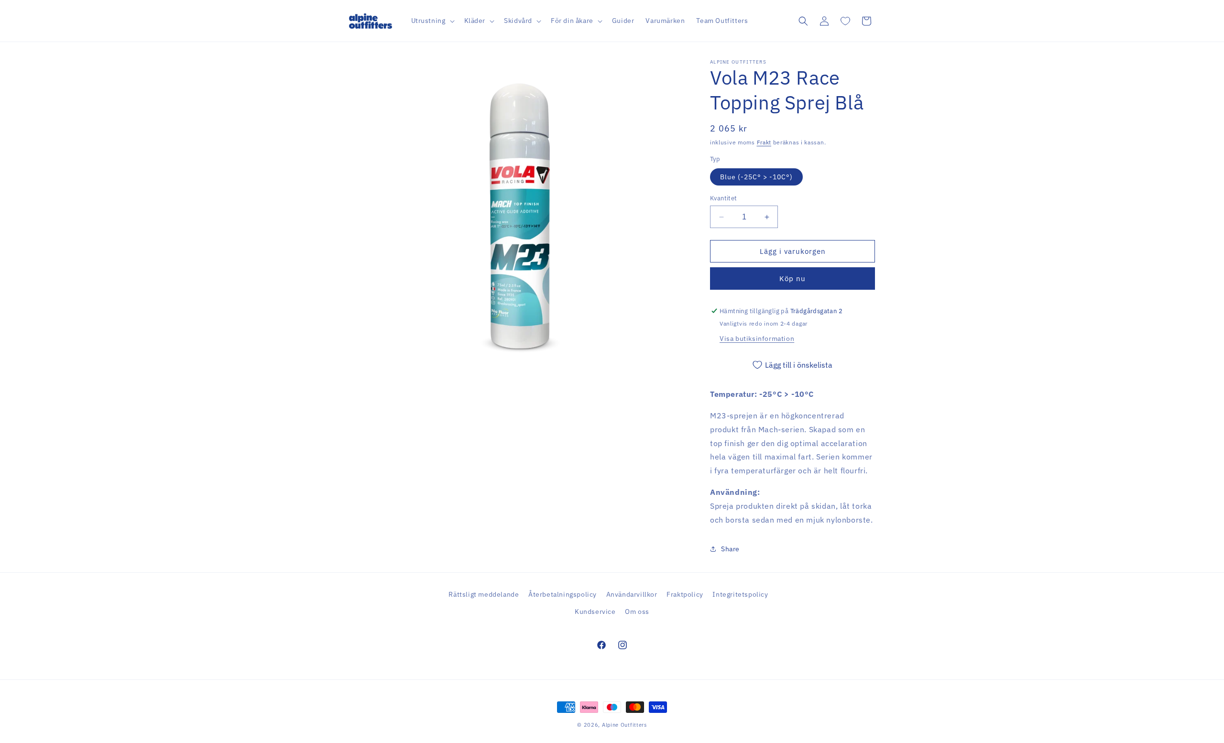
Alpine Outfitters (624, 724)
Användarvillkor (631, 594)
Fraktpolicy (685, 594)
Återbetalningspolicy (562, 594)
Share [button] (730, 549)
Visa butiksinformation (757, 338)
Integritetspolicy (740, 594)
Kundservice (595, 611)
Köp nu (792, 278)
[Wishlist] (845, 21)
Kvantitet (723, 198)
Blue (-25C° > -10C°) (756, 177)
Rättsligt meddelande (483, 594)
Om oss (637, 611)
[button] (432, 21)
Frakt (764, 142)
